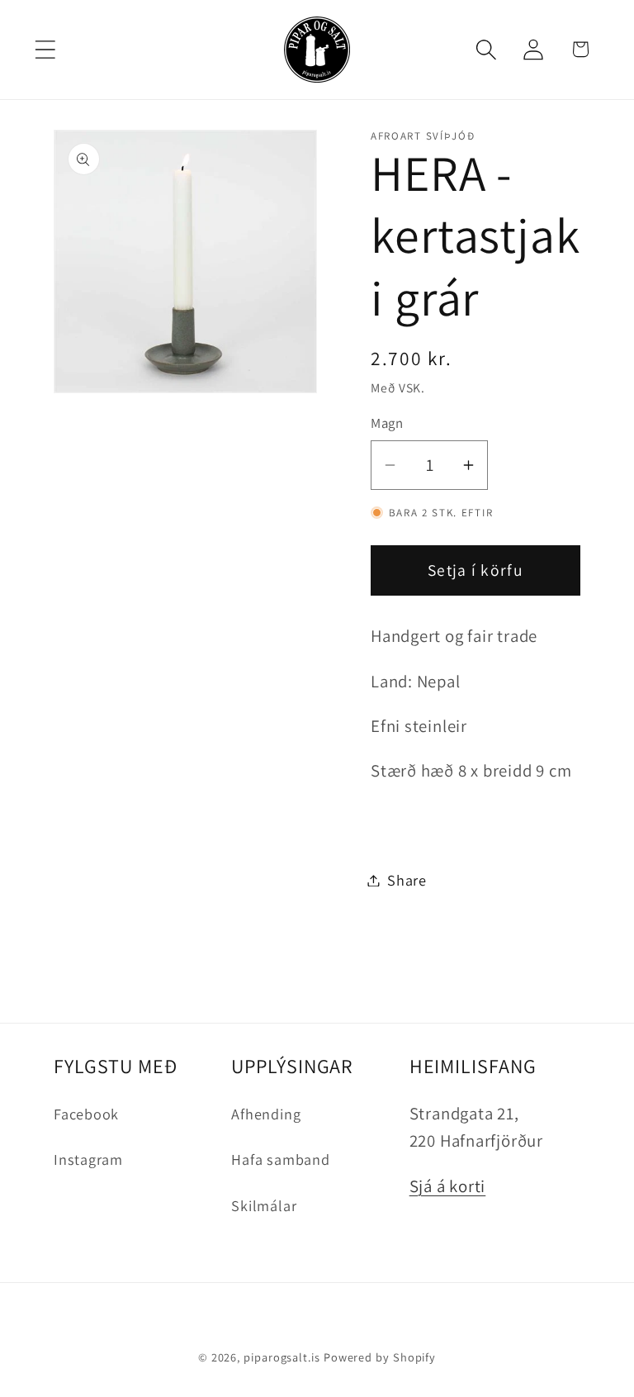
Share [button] (407, 880)
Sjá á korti (447, 1186)
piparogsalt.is (282, 1357)
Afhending (265, 1114)
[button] (45, 49)
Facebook (86, 1114)
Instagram (88, 1159)
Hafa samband (280, 1159)
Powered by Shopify (380, 1357)
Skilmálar (263, 1205)
